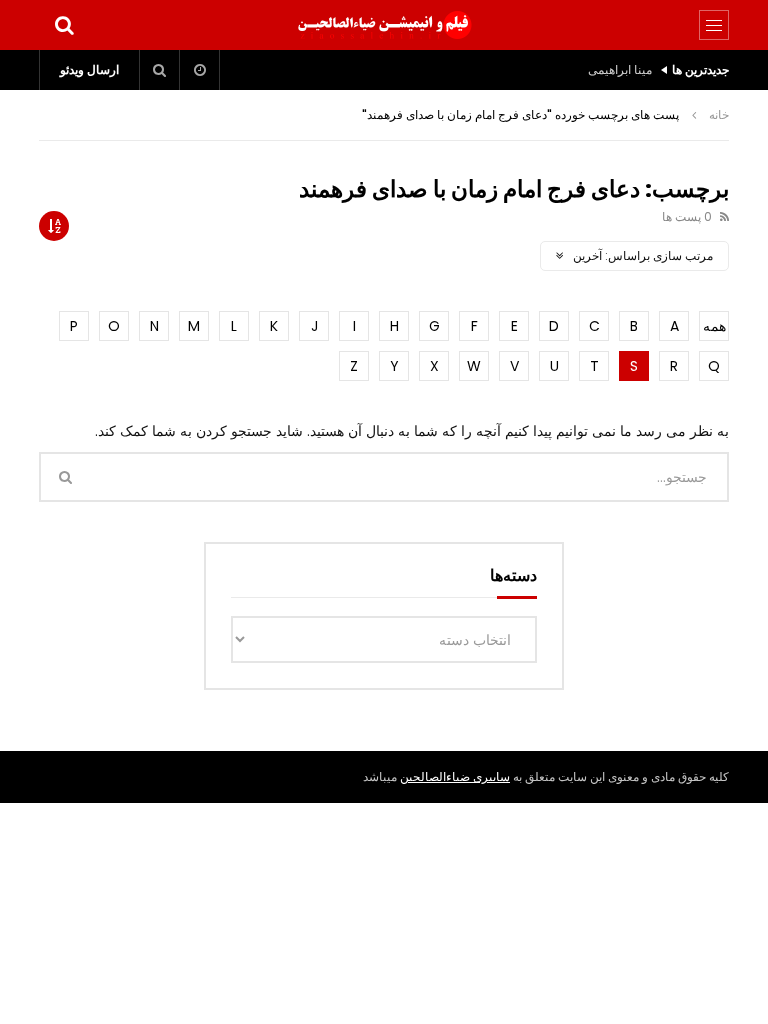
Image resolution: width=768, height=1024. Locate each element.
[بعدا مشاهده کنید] (200, 70)
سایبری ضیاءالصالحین (455, 776)
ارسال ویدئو (89, 69)
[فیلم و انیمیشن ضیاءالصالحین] (384, 25)
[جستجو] (64, 25)
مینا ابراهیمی (620, 69)
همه (714, 326)
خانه (719, 114)
